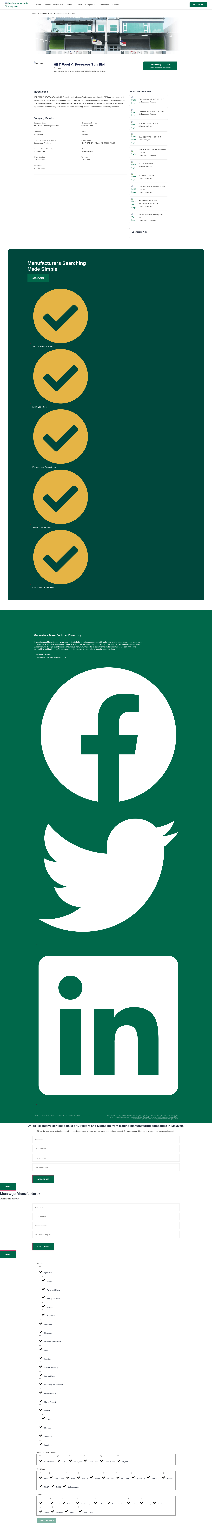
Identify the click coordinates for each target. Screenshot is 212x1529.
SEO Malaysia (86, 1115)
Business (43, 13)
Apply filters (47, 1520)
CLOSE (8, 1187)
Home (34, 13)
